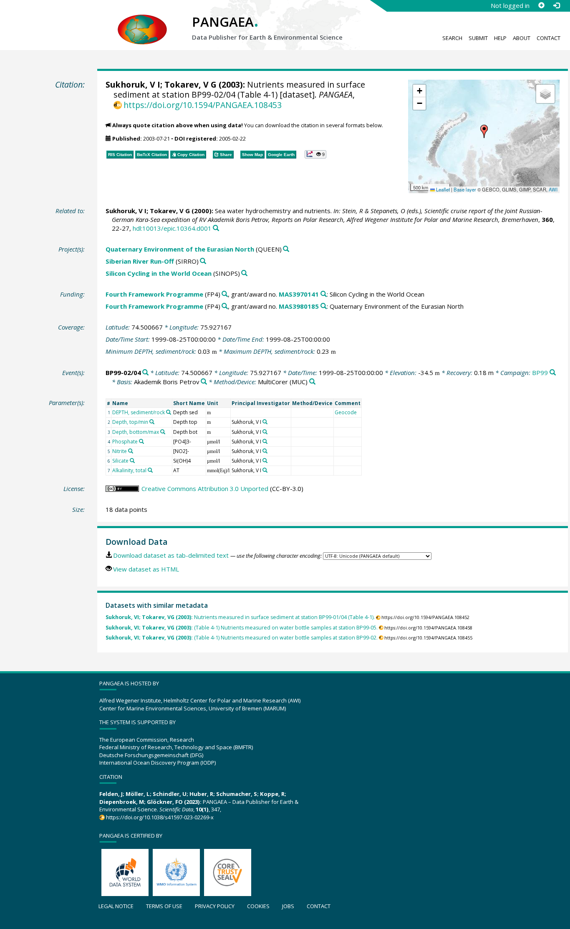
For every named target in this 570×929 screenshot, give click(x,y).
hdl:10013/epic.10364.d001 (172, 228)
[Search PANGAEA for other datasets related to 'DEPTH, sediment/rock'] (168, 412)
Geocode (346, 412)
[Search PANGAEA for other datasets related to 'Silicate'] (132, 460)
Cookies (258, 906)
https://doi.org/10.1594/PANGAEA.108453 (203, 105)
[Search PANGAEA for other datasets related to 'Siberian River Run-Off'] (203, 261)
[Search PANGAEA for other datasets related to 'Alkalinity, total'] (150, 470)
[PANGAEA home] (142, 21)
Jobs (288, 906)
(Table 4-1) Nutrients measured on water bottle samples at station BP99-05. (242, 627)
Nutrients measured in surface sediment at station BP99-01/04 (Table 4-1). (240, 617)
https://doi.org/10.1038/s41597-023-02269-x (160, 817)
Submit (478, 38)
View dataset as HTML (146, 569)
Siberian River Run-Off (140, 261)
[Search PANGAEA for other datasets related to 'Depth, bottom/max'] (162, 431)
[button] (484, 131)
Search (452, 38)
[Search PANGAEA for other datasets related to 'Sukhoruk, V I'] (264, 421)
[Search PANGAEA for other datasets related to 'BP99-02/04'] (145, 373)
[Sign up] (541, 5)
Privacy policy (215, 906)
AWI (553, 189)
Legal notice (116, 906)
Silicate (120, 460)
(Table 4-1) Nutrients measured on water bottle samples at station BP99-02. (242, 637)
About (521, 38)
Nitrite (119, 451)
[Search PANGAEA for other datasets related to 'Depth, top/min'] (151, 421)
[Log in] (556, 5)
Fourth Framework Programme (154, 294)
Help (500, 38)
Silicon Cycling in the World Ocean (159, 273)
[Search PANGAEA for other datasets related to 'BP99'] (553, 373)
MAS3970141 (299, 294)
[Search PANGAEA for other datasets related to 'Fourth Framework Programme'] (225, 294)
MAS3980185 (299, 306)
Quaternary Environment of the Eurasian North (180, 249)
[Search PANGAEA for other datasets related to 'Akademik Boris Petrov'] (204, 382)
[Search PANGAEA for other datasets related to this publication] (216, 228)
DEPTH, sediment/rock (138, 412)
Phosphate (125, 441)
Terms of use (164, 906)
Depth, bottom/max (135, 432)
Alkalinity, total (129, 470)
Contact (548, 38)
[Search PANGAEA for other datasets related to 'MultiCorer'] (312, 382)
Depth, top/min (130, 421)
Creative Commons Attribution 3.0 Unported (204, 488)
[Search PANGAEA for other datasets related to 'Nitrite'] (130, 450)
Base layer (465, 189)
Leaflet (442, 189)
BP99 (540, 372)
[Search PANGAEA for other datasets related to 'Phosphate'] (141, 441)
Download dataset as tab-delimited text (171, 555)
